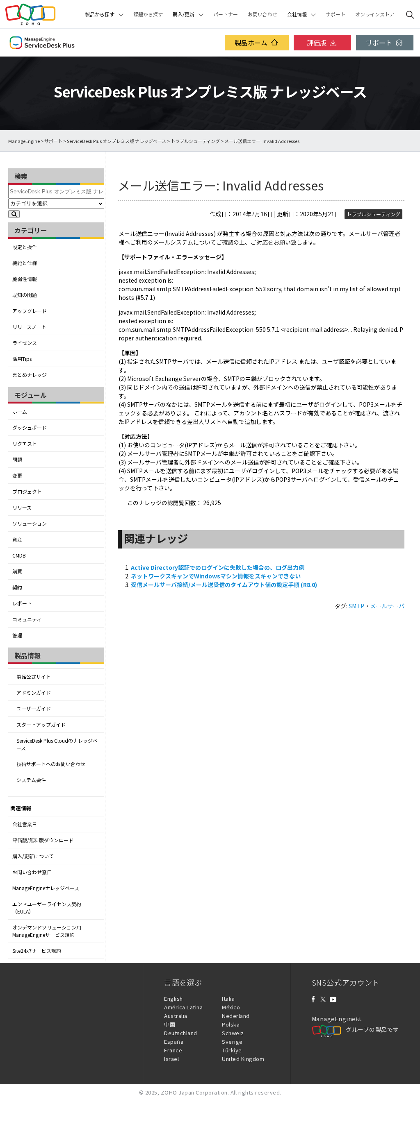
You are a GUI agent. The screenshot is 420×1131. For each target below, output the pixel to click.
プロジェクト (27, 491)
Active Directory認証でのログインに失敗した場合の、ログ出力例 (217, 567)
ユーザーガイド (33, 708)
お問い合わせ (262, 14)
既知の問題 (24, 295)
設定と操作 (24, 247)
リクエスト (24, 443)
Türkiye (232, 1050)
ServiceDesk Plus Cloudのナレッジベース (57, 744)
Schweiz (233, 1033)
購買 (17, 571)
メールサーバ (387, 606)
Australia (175, 1016)
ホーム (19, 411)
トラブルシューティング (195, 141)
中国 (169, 1024)
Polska (231, 1024)
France (173, 1050)
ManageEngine (24, 141)
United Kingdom (243, 1059)
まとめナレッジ (29, 375)
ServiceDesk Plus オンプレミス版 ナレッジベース (116, 141)
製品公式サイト (33, 676)
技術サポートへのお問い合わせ (50, 764)
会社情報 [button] (297, 14)
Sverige (232, 1041)
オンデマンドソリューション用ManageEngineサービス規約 (46, 931)
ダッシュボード (29, 427)
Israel (171, 1059)
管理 (17, 635)
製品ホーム (251, 43)
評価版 (316, 43)
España (173, 1041)
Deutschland (180, 1033)
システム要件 (31, 780)
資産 (17, 539)
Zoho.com (30, 14)
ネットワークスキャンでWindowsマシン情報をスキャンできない (216, 576)
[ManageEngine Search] (410, 14)
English (173, 998)
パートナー (225, 14)
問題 (17, 459)
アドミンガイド (33, 692)
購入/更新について (33, 856)
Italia (228, 998)
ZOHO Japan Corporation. (195, 1092)
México (231, 1007)
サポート (335, 14)
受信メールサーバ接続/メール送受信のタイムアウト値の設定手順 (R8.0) (224, 584)
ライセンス (24, 343)
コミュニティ (26, 619)
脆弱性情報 (24, 279)
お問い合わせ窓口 (32, 872)
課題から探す (148, 14)
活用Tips (22, 359)
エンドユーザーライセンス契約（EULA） (46, 907)
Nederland (236, 1016)
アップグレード (29, 311)
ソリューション (29, 523)
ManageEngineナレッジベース (45, 888)
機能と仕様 (24, 263)
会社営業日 (24, 824)
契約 (17, 587)
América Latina (183, 1007)
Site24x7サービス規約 (36, 950)
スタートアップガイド (41, 724)
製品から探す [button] (99, 14)
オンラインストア (375, 14)
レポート (22, 603)
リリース (22, 507)
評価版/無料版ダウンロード (42, 840)
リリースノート (29, 327)
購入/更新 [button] (183, 14)
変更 (17, 475)
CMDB (19, 555)
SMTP (356, 606)
